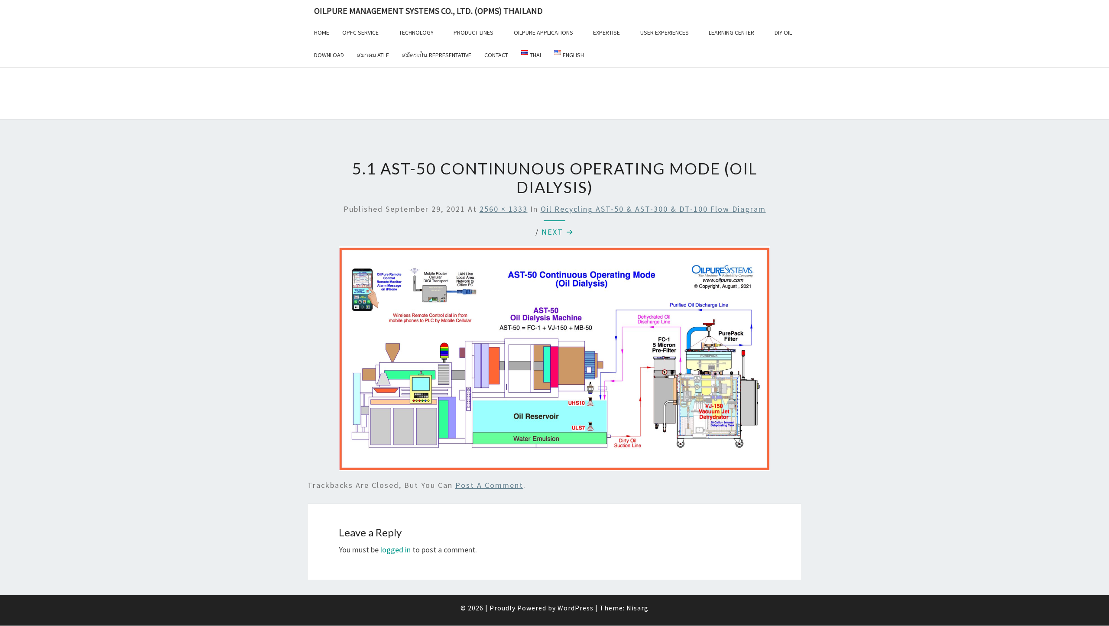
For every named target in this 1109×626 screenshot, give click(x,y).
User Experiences (664, 32)
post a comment (489, 485)
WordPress (575, 607)
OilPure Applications (543, 32)
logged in (395, 550)
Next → (558, 232)
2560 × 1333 (504, 209)
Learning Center (731, 32)
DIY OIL (783, 32)
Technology (416, 32)
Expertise (606, 32)
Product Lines (473, 32)
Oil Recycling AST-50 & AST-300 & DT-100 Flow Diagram (653, 209)
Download (329, 55)
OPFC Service (360, 32)
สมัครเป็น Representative (436, 55)
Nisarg (637, 607)
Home (321, 32)
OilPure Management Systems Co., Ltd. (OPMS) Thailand (428, 10)
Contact (496, 55)
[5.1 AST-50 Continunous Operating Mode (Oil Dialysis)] (554, 362)
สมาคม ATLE (373, 55)
